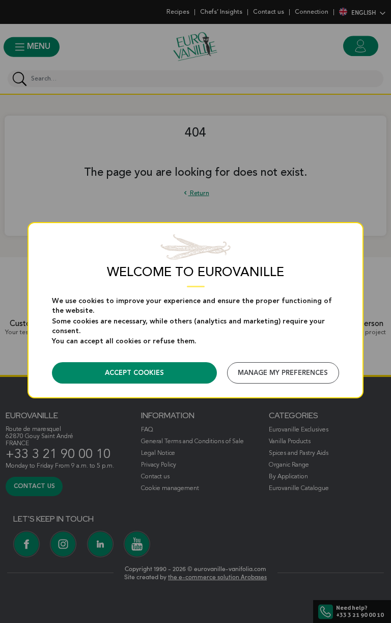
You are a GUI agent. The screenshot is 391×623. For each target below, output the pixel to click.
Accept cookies (134, 373)
